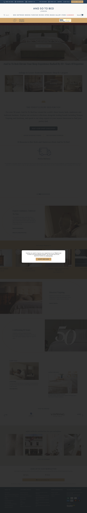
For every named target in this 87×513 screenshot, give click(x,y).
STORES (64, 15)
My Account (43, 1)
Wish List (53, 1)
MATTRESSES (20, 15)
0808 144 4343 (9, 1)
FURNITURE (34, 15)
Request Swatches (77, 1)
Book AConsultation (65, 20)
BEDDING (28, 15)
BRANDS (52, 15)
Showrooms (20, 1)
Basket (80, 15)
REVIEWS (41, 15)
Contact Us (31, 1)
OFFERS (47, 15)
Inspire (60, 1)
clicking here (49, 255)
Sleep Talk (66, 1)
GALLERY (58, 15)
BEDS (14, 15)
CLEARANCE (70, 15)
